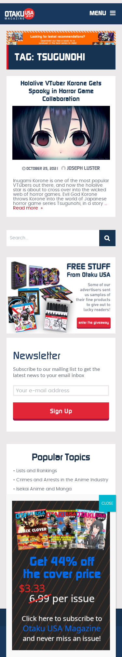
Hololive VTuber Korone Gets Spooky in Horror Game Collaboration (61, 91)
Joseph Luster (83, 168)
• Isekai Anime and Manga (42, 489)
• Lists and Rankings (35, 471)
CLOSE (107, 503)
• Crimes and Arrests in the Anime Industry (60, 480)
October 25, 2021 (42, 168)
